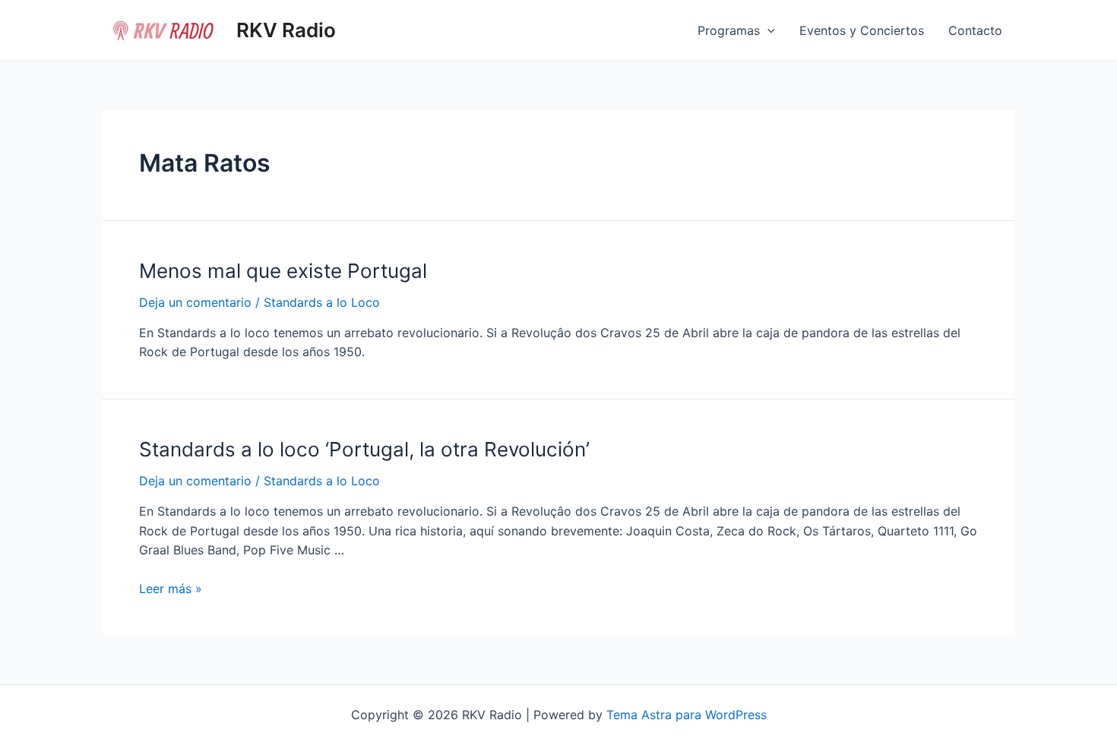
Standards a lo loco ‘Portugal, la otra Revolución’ (364, 449)
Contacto (975, 30)
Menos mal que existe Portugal (283, 271)
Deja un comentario (195, 302)
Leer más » (170, 588)
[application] (767, 30)
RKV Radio (286, 30)
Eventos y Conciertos (861, 30)
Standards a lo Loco (322, 302)
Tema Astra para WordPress (686, 714)
